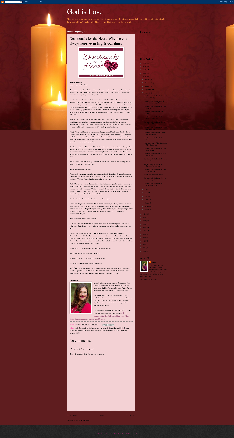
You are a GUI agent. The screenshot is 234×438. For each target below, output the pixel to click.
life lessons (87, 330)
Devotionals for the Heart (87, 328)
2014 (144, 237)
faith (102, 328)
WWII (77, 333)
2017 (144, 227)
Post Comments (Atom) (83, 420)
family (106, 328)
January (147, 210)
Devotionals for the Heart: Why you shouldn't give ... (155, 107)
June (146, 193)
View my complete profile (148, 279)
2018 (144, 224)
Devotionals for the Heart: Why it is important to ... (155, 149)
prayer (125, 330)
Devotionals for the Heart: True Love (153, 112)
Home (101, 415)
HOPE (121, 328)
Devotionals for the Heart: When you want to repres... (155, 128)
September (148, 89)
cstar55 (122, 433)
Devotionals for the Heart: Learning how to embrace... (155, 133)
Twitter (125, 310)
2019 (144, 221)
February (147, 206)
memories (98, 330)
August (147, 93)
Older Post (130, 415)
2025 (144, 66)
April (146, 199)
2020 (144, 217)
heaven (116, 328)
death (76, 328)
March (147, 203)
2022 (144, 77)
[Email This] (103, 325)
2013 (144, 241)
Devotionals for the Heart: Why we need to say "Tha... (155, 179)
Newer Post (72, 415)
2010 (144, 251)
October (147, 86)
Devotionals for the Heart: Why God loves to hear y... (155, 97)
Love (92, 330)
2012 (144, 244)
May (146, 196)
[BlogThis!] (106, 325)
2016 (144, 231)
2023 (144, 73)
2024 (144, 70)
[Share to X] (108, 325)
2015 (144, 234)
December (148, 79)
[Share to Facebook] (110, 325)
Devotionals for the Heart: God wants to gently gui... (153, 118)
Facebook (119, 310)
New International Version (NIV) (112, 330)
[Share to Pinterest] (113, 325)
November (148, 83)
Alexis (153, 262)
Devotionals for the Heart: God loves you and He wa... (155, 160)
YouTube (125, 303)
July (146, 189)
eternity (97, 328)
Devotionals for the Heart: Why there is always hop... (154, 184)
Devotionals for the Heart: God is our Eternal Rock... (154, 123)
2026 (144, 63)
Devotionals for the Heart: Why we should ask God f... (155, 170)
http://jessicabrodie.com (102, 303)
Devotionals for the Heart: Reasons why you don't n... (155, 155)
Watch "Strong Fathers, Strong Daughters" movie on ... (153, 165)
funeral (111, 328)
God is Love (85, 11)
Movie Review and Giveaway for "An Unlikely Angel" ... (154, 102)
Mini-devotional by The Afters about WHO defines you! (155, 144)
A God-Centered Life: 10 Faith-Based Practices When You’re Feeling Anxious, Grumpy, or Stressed (99, 316)
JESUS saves (79, 330)
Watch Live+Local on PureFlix (153, 174)
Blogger (134, 433)
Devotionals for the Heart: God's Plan (154, 139)
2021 (144, 214)
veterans (72, 333)
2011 (144, 248)
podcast (106, 305)
